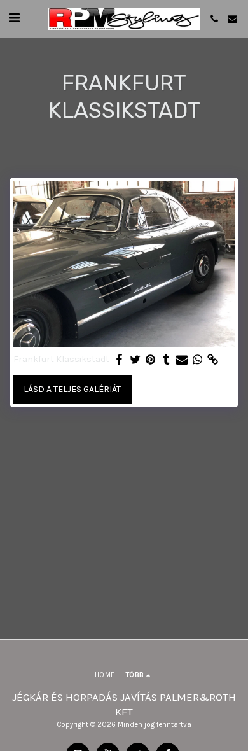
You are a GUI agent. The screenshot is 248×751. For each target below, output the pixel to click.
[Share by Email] (182, 360)
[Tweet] (135, 360)
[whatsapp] (197, 360)
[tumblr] (166, 360)
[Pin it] (150, 360)
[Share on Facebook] (119, 360)
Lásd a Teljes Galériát (72, 389)
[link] (213, 360)
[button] (14, 18)
